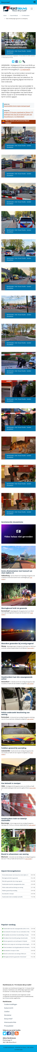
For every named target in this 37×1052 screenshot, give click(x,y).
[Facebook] (9, 1034)
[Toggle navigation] (31, 8)
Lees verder (30, 648)
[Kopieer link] (24, 62)
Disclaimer (7, 1015)
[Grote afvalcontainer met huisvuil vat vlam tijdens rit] (18, 557)
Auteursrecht (8, 1008)
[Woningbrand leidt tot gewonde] (18, 594)
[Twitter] (4, 1034)
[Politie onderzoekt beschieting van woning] (18, 698)
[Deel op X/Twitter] (13, 62)
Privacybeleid (8, 1026)
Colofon (7, 1012)
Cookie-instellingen (10, 1004)
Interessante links (10, 1022)
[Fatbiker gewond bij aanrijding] (18, 734)
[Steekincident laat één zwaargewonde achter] (18, 663)
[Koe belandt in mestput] (18, 769)
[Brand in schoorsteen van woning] (18, 840)
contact (7, 998)
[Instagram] (13, 1034)
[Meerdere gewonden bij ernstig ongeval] (18, 629)
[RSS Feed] (17, 1034)
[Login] (34, 2)
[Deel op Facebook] (17, 62)
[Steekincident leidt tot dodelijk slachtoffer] (18, 804)
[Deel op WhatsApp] (20, 62)
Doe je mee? (8, 1019)
